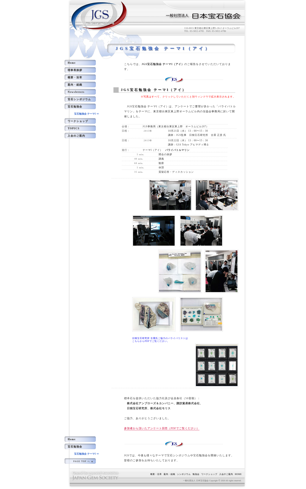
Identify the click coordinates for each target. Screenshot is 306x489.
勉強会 (196, 474)
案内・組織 (75, 84)
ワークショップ (78, 121)
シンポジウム (184, 474)
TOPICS (74, 128)
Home (72, 62)
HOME (238, 474)
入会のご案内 (76, 135)
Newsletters (76, 91)
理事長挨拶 (75, 70)
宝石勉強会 (75, 106)
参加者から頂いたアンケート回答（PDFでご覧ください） (161, 428)
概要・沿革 (75, 77)
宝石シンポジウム (79, 99)
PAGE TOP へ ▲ (83, 461)
